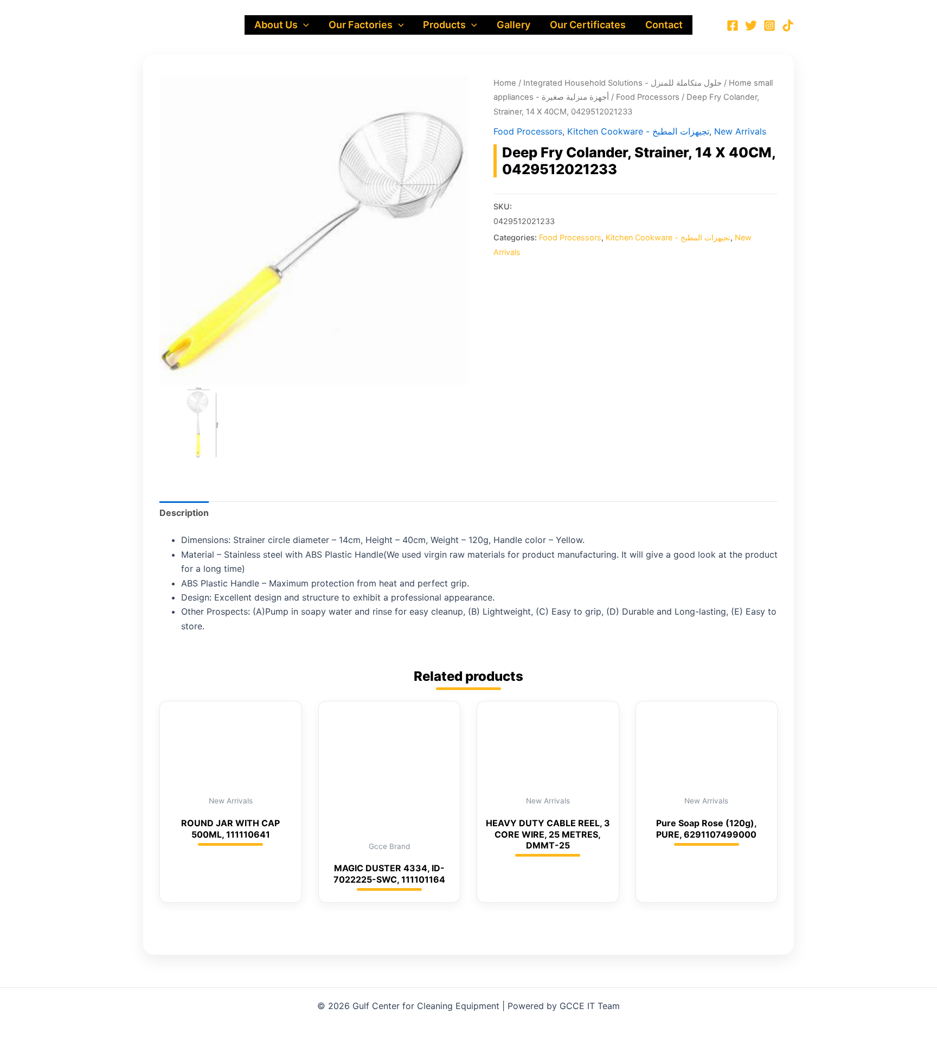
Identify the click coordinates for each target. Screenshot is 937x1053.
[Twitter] (751, 25)
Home (504, 83)
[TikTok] (788, 25)
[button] (303, 25)
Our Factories (361, 24)
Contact (664, 24)
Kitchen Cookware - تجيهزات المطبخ (638, 131)
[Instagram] (769, 25)
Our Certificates (588, 24)
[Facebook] (733, 25)
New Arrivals (740, 131)
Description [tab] (184, 512)
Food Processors (647, 97)
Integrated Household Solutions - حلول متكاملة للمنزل (622, 83)
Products (444, 24)
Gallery (513, 24)
